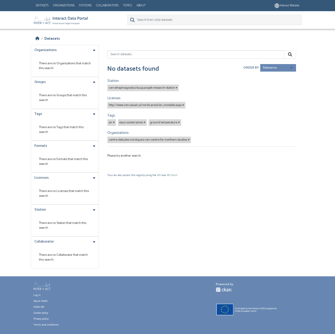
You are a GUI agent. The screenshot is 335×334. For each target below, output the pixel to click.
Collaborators (107, 5)
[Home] (37, 39)
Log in (37, 295)
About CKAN (40, 301)
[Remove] (176, 88)
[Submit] (290, 54)
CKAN (223, 289)
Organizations (64, 5)
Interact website (289, 5)
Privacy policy (41, 319)
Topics (127, 5)
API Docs (171, 175)
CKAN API (39, 307)
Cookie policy (41, 313)
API (159, 175)
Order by (251, 67)
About (141, 5)
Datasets (42, 5)
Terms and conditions (46, 325)
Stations (85, 5)
